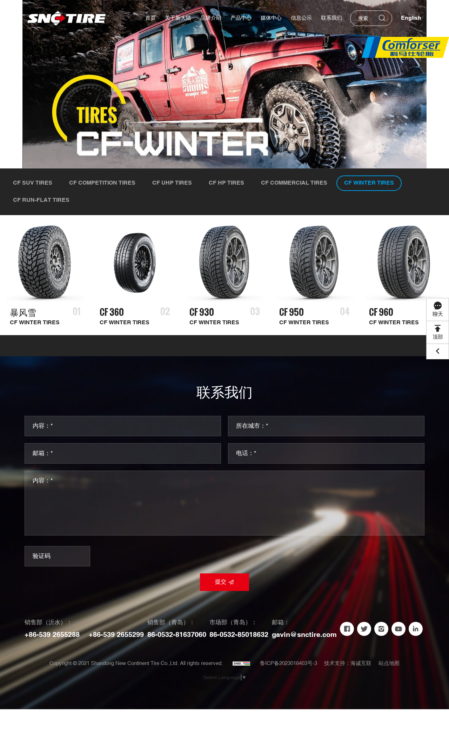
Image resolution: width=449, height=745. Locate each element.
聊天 (438, 314)
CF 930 (201, 312)
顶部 (438, 337)
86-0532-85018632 (238, 634)
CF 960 (381, 312)
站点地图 (389, 663)
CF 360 (112, 312)
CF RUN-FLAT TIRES (41, 200)
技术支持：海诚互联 (347, 663)
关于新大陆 (178, 18)
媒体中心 (271, 18)
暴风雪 (23, 312)
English (411, 18)
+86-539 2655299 (116, 634)
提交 (220, 582)
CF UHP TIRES (172, 183)
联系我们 (331, 18)
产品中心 (241, 18)
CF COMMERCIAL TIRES (294, 183)
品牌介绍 (210, 18)
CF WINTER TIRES (369, 183)
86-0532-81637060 (176, 634)
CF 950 (291, 312)
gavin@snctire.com (304, 634)
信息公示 (301, 18)
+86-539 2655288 (52, 634)
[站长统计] (241, 663)
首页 (150, 18)
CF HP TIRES (226, 183)
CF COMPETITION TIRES (102, 183)
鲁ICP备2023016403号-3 (288, 663)
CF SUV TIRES (32, 183)
